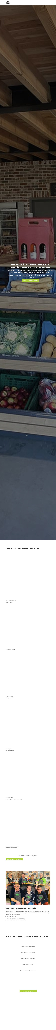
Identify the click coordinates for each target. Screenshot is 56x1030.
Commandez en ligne (30, 280)
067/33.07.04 (28, 1027)
